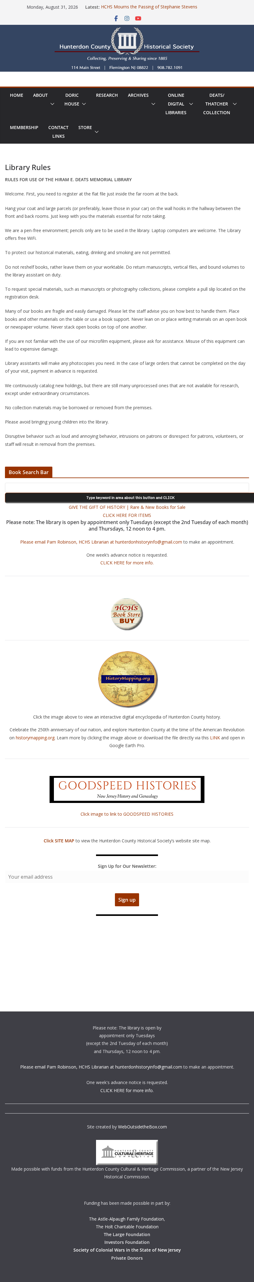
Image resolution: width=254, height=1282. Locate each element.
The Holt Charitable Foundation (127, 1227)
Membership (24, 127)
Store (85, 127)
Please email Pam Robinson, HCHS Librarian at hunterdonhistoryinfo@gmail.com (101, 542)
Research (107, 95)
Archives (138, 95)
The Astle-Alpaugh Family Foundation (126, 1219)
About (40, 95)
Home (16, 95)
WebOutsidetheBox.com (142, 1127)
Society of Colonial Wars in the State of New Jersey (127, 1250)
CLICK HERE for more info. (127, 563)
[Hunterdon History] (127, 29)
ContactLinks (58, 131)
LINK (215, 738)
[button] (51, 104)
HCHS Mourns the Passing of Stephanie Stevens (149, 7)
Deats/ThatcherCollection (216, 103)
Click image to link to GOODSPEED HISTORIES (127, 814)
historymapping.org (35, 738)
